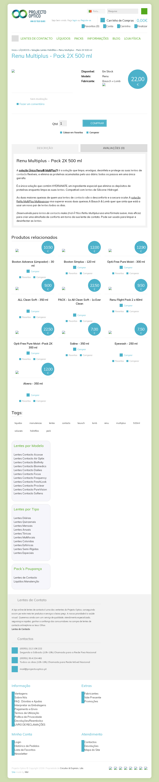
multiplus (121, 423)
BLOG (116, 38)
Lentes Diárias (22, 518)
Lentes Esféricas (23, 545)
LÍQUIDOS (63, 38)
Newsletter (21, 753)
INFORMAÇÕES (98, 38)
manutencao (35, 423)
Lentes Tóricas (22, 533)
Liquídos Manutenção (26, 581)
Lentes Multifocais (24, 537)
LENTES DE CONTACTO (37, 38)
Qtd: (55, 124)
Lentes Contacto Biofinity (28, 462)
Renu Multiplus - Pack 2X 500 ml (75, 50)
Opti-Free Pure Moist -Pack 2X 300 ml (33, 345)
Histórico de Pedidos (27, 745)
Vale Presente (92, 697)
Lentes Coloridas (24, 541)
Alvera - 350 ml (33, 383)
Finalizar (142, 26)
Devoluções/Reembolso (29, 720)
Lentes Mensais (23, 525)
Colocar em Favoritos (73, 132)
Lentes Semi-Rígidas (26, 549)
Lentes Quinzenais (25, 521)
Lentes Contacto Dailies (28, 470)
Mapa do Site (92, 749)
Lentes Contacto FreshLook (30, 481)
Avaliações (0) (114, 148)
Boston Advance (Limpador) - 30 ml (33, 263)
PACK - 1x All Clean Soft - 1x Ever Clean (79, 301)
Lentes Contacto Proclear (29, 485)
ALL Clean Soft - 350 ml (33, 299)
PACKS (78, 38)
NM (26, 772)
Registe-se (86, 20)
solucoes (19, 431)
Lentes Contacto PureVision (30, 489)
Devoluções (91, 745)
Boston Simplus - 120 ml (79, 261)
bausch (81, 423)
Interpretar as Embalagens (30, 705)
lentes (134, 170)
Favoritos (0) (92, 26)
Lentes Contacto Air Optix (29, 458)
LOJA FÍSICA (132, 38)
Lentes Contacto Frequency (30, 477)
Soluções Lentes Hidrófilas (44, 50)
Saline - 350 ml (79, 343)
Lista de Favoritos (25, 749)
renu (106, 423)
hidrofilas (34, 431)
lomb (94, 423)
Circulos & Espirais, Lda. (72, 768)
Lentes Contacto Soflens (28, 493)
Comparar (94, 132)
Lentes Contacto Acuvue (28, 454)
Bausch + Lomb (111, 81)
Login (18, 742)
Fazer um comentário (32, 104)
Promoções (91, 701)
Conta (109, 26)
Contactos (90, 742)
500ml (136, 423)
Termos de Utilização (27, 712)
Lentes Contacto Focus (27, 473)
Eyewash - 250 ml (126, 343)
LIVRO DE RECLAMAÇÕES (30, 724)
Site (13, 772)
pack (48, 431)
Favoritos (26, 277)
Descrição (45, 148)
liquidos (18, 423)
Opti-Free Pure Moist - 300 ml (126, 261)
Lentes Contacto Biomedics (30, 466)
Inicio (14, 50)
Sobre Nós (21, 697)
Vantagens (21, 693)
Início (15, 38)
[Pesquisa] (144, 11)
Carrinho (125, 26)
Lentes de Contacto (25, 577)
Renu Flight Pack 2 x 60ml (126, 299)
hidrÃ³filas (74, 213)
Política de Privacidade (28, 716)
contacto (21, 174)
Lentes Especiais (24, 552)
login (75, 20)
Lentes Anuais (22, 529)
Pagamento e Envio (26, 709)
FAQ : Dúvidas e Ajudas (28, 701)
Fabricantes (91, 693)
